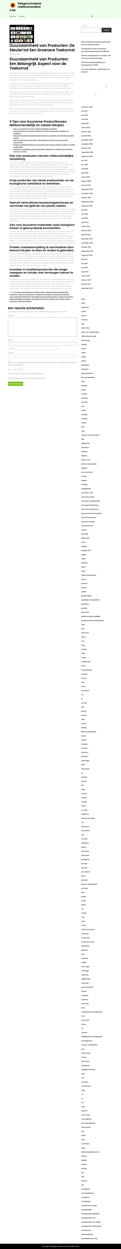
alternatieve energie (88, 336)
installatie (85, 691)
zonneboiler (85, 1189)
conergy (84, 415)
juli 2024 (84, 210)
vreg (83, 1090)
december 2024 (87, 189)
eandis (83, 530)
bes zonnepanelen (88, 377)
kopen (83, 736)
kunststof (84, 752)
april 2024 (85, 222)
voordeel (84, 1082)
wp (82, 1173)
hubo (83, 653)
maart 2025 (85, 177)
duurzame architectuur (90, 509)
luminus (84, 794)
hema (83, 637)
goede (83, 592)
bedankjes (85, 365)
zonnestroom (86, 1230)
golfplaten (85, 604)
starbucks (85, 983)
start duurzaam (87, 987)
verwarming (85, 1053)
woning (84, 1168)
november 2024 (87, 193)
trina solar (85, 1020)
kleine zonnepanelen (88, 732)
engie (83, 559)
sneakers (84, 958)
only (82, 835)
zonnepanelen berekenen (90, 1214)
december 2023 (87, 239)
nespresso (85, 814)
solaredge (85, 971)
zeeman (84, 1181)
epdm (83, 567)
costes (83, 423)
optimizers (85, 851)
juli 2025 (84, 160)
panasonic (85, 855)
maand (84, 798)
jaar (82, 707)
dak (82, 439)
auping (84, 344)
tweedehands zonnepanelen (91, 1037)
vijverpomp (85, 1065)
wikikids (84, 1160)
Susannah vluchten (87, 94)
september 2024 (87, 202)
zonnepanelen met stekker (91, 1222)
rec (82, 909)
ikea (82, 682)
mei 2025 (84, 169)
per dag (84, 864)
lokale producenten (65, 297)
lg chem (84, 777)
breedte (84, 386)
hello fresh (85, 633)
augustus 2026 (87, 107)
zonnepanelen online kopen (91, 1226)
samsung (84, 934)
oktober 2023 (86, 247)
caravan (84, 402)
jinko (83, 719)
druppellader (86, 489)
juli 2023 (84, 259)
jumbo (83, 723)
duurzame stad (87, 526)
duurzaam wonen (87, 497)
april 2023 (84, 272)
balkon (83, 357)
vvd (82, 1103)
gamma (84, 583)
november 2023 (87, 243)
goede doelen (86, 596)
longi (83, 789)
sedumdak (85, 946)
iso (82, 695)
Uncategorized (86, 1041)
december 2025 (87, 140)
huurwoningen (86, 670)
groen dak (85, 612)
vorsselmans (86, 1086)
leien (83, 765)
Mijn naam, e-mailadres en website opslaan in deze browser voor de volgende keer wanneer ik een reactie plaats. (42, 363)
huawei (84, 649)
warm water (85, 1115)
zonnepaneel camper (89, 1206)
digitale (84, 468)
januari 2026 (86, 136)
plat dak (84, 880)
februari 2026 (86, 132)
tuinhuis (84, 1033)
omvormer (85, 827)
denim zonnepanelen (89, 464)
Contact (22, 16)
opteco (83, 847)
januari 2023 (85, 284)
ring (82, 917)
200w (83, 299)
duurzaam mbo (87, 493)
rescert (83, 913)
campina (84, 398)
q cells (83, 901)
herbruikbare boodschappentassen (44, 297)
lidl (82, 785)
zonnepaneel (86, 1201)
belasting (84, 369)
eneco (83, 542)
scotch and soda (87, 942)
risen (83, 921)
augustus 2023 (86, 255)
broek (83, 390)
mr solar (84, 810)
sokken (83, 962)
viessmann (85, 1061)
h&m (83, 625)
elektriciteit (85, 538)
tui (82, 1028)
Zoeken (84, 26)
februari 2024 (86, 231)
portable (84, 888)
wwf (82, 1177)
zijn (82, 1185)
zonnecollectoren (87, 1193)
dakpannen (85, 443)
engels (83, 555)
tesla (83, 1008)
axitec (83, 353)
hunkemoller (85, 662)
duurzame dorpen (88, 522)
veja (82, 1049)
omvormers (85, 831)
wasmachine (86, 1127)
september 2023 (87, 251)
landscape (85, 761)
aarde (83, 311)
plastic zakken (65, 299)
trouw (83, 1024)
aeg (82, 324)
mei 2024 (84, 218)
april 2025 (85, 173)
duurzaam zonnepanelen (90, 501)
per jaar (84, 868)
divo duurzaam (87, 472)
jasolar (83, 715)
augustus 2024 (87, 206)
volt (82, 1078)
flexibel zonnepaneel (88, 575)
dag (82, 431)
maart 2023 (85, 276)
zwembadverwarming (89, 1239)
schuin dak (85, 938)
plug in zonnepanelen (89, 884)
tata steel (85, 1004)
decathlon (85, 447)
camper (84, 394)
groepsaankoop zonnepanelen (92, 621)
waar (83, 1107)
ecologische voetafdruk (43, 294)
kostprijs (84, 744)
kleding (84, 728)
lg (82, 773)
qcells (83, 905)
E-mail (11, 348)
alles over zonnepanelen (90, 332)
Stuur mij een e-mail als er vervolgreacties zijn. (27, 374)
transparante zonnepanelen (91, 1012)
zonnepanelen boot (88, 1218)
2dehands (85, 307)
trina (83, 1016)
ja (82, 699)
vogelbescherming (88, 1070)
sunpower (84, 995)
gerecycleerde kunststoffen (20, 297)
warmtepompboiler (88, 1123)
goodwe (84, 608)
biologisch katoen (39, 292)
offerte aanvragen (88, 818)
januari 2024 (86, 235)
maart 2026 (85, 128)
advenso (84, 320)
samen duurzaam (88, 929)
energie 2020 (86, 550)
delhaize (84, 452)
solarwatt (85, 975)
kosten (83, 740)
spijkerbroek (85, 979)
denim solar (85, 460)
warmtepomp (86, 1119)
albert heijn (85, 328)
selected (84, 950)
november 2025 (87, 144)
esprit (83, 571)
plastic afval (54, 299)
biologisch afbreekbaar (23, 292)
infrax (83, 686)
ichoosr (84, 678)
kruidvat (84, 748)
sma (83, 954)
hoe (82, 641)
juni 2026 (84, 115)
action (83, 316)
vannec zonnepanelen (89, 1045)
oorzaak (84, 839)
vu (82, 1098)
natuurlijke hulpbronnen (40, 299)
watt (83, 1140)
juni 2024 (84, 214)
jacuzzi (83, 711)
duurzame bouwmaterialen (91, 513)
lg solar (84, 781)
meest (83, 806)
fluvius (83, 579)
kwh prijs (84, 756)
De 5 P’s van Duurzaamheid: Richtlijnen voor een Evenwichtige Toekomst (96, 89)
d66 (82, 427)
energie (84, 546)
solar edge (85, 967)
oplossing (85, 843)
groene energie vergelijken (91, 616)
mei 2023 (84, 268)
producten (13, 301)
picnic (83, 876)
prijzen (83, 897)
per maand (85, 872)
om (82, 822)
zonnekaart (85, 1197)
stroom (84, 991)
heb (82, 629)
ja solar (84, 703)
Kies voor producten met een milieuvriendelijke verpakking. (35, 129)
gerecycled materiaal (61, 294)
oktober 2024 (86, 198)
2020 (83, 303)
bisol (83, 382)
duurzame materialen (26, 294)
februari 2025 (86, 181)
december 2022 (87, 288)
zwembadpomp (87, 1234)
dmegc (84, 476)
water (83, 1135)
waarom (84, 1111)
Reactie (11, 315)
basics (83, 361)
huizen (83, 658)
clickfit (83, 410)
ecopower (84, 534)
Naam (11, 340)
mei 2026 (84, 119)
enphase (84, 563)
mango (84, 802)
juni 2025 (84, 165)
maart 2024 (85, 226)
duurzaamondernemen (90, 505)
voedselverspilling (24, 301)
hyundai (84, 674)
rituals (83, 925)
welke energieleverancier (90, 1152)
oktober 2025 (86, 148)
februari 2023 (86, 280)
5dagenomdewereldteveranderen (92, 86)
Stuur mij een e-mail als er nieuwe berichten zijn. (27, 378)
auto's (83, 349)
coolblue (84, 419)
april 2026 (85, 123)
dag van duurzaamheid (90, 435)
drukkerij (84, 485)
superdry (84, 1000)
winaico (84, 1164)
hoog (83, 645)
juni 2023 (84, 264)
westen (84, 1156)
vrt (82, 1094)
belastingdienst (87, 373)
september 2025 (87, 152)
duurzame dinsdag (88, 517)
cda (82, 406)
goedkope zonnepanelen (90, 600)
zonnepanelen (86, 1210)
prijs (82, 892)
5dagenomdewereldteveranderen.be (25, 6)
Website (11, 353)
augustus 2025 (87, 156)
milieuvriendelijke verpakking (20, 299)
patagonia (85, 859)
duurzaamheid (51, 292)
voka (83, 1074)
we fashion (85, 1144)
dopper (84, 480)
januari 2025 (86, 185)
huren (83, 666)
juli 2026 (84, 111)
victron (83, 1057)
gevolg (83, 588)
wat (82, 1131)
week (83, 1148)
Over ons (12, 16)
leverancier (85, 769)
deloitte (84, 456)
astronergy (85, 340)
